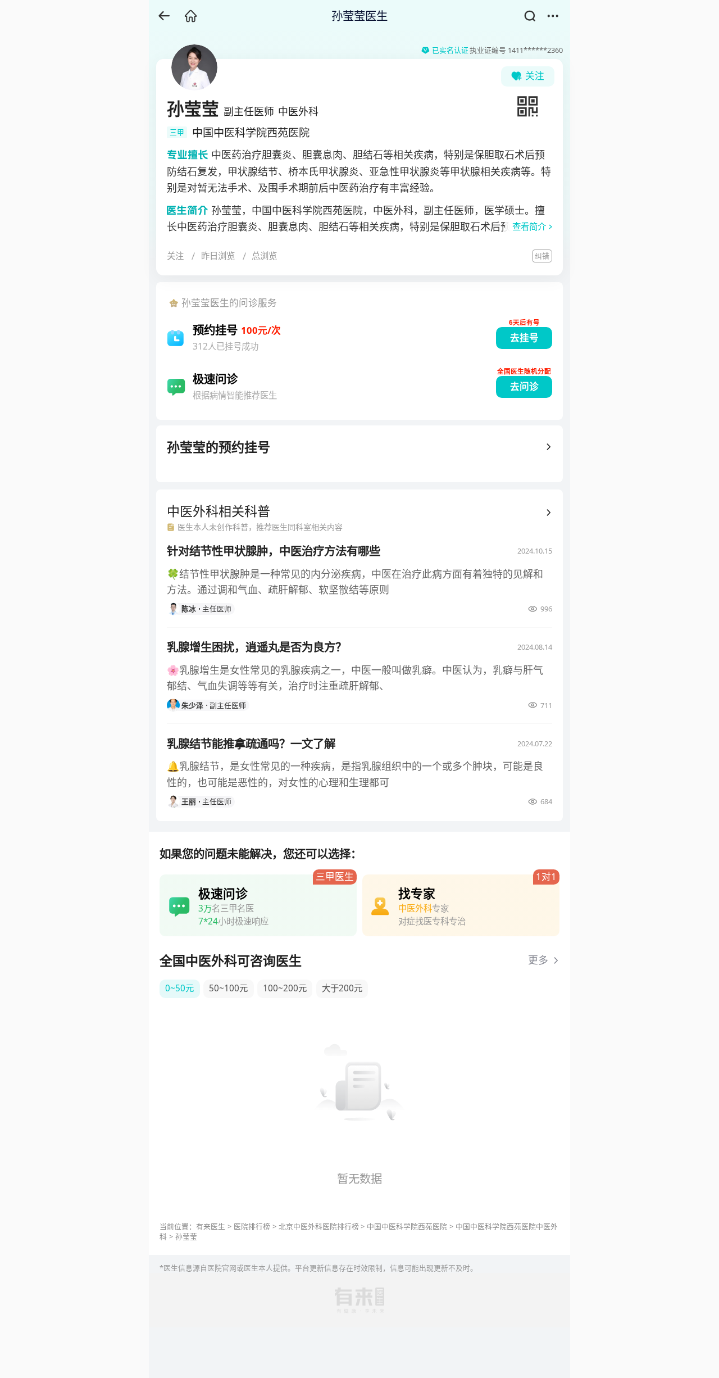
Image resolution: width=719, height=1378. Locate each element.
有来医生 (210, 1226)
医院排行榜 (252, 1226)
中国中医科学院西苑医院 (407, 1226)
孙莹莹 (186, 1236)
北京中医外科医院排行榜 (319, 1226)
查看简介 (529, 227)
